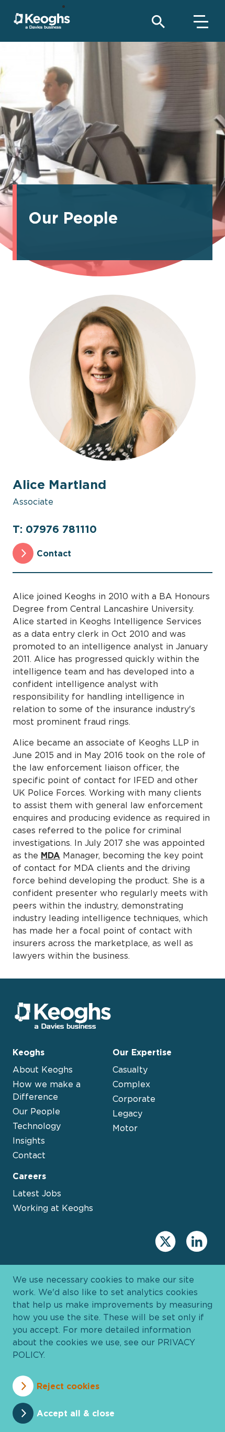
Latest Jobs (37, 1193)
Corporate (134, 1098)
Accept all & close (76, 1413)
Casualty (130, 1069)
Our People (36, 1111)
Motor (125, 1128)
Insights (29, 1140)
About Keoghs (43, 1069)
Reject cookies (68, 1386)
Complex (131, 1084)
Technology (37, 1126)
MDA (50, 855)
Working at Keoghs (53, 1208)
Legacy (127, 1113)
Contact (54, 553)
